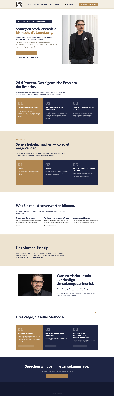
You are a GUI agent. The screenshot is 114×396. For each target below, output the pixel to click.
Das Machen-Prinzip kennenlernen (28, 57)
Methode (36, 4)
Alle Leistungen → (94, 312)
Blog (50, 4)
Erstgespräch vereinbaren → (26, 53)
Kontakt (56, 4)
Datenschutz (59, 393)
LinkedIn (96, 386)
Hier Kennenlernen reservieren (88, 4)
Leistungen (44, 4)
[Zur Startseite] (19, 4)
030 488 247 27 (69, 4)
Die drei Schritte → (93, 242)
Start (29, 4)
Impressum (54, 393)
